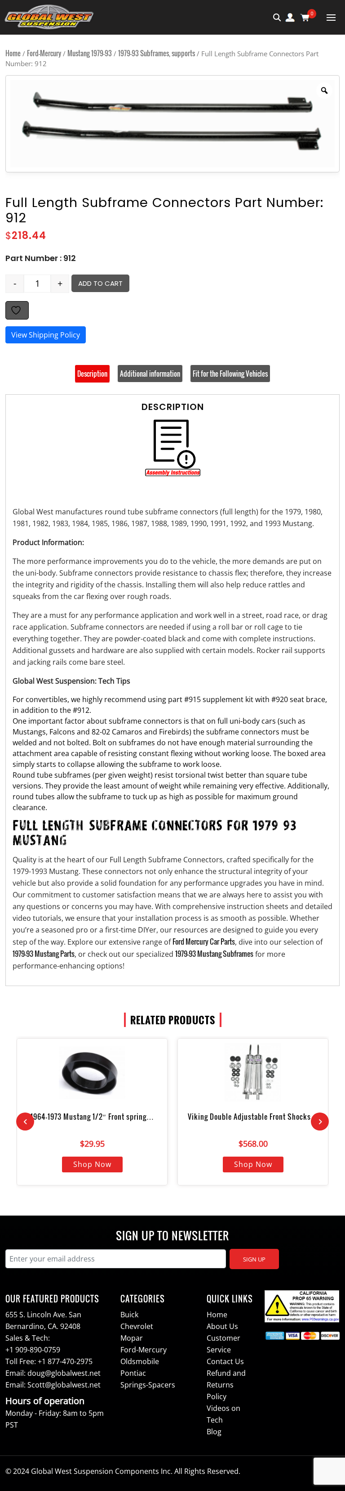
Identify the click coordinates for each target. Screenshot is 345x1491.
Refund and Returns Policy (226, 1384)
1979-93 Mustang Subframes (214, 953)
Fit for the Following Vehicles (230, 373)
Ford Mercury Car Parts (203, 941)
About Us (222, 1326)
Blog (214, 1432)
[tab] (92, 374)
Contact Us (225, 1361)
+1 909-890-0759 (32, 1350)
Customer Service (223, 1344)
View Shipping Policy (45, 335)
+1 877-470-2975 (65, 1361)
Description (92, 373)
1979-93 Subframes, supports (156, 53)
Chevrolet (136, 1326)
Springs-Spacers (147, 1385)
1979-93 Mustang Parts (44, 953)
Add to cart (100, 283)
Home (13, 53)
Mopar (131, 1338)
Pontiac (133, 1373)
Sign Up (254, 1259)
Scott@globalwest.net (64, 1385)
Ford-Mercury (44, 53)
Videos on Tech (223, 1414)
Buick (129, 1315)
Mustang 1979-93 (89, 53)
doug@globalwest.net (64, 1373)
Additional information (150, 373)
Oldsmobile (139, 1361)
